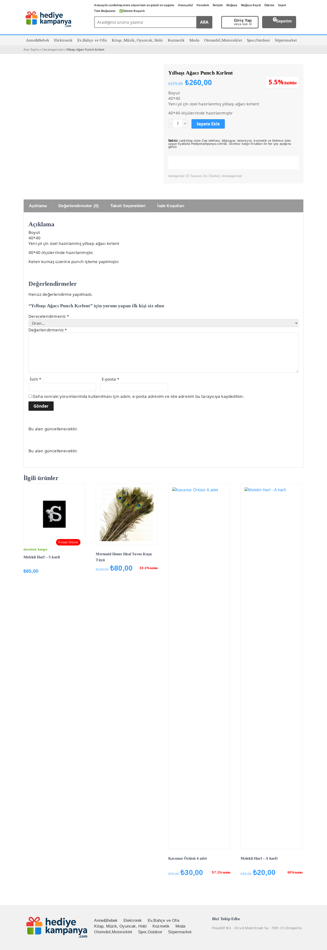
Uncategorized (52, 49)
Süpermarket (180, 932)
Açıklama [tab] (38, 206)
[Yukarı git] (317, 941)
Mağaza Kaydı (251, 5)
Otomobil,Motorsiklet (113, 932)
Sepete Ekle (208, 124)
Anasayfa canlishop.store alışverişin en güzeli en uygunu (134, 5)
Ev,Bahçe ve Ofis (164, 920)
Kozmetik (161, 926)
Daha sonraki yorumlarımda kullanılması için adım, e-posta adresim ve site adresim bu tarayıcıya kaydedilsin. (138, 396)
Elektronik (133, 920)
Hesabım (203, 5)
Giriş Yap (243, 22)
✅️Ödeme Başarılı (132, 11)
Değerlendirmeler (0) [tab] (78, 206)
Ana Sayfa (31, 49)
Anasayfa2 (185, 5)
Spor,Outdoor (150, 932)
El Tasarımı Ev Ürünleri (203, 176)
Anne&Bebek (106, 920)
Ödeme (269, 5)
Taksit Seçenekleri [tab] (128, 206)
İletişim (218, 5)
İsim (35, 379)
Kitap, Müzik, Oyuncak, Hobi (120, 926)
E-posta (110, 379)
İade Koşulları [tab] (170, 206)
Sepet (282, 5)
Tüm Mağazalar (105, 11)
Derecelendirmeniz (48, 316)
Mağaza (231, 5)
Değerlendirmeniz (47, 330)
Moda (180, 926)
